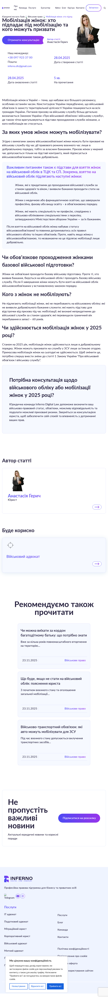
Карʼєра (71, 8)
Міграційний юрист (15, 929)
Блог (64, 8)
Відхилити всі (37, 986)
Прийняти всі (55, 986)
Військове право (35, 17)
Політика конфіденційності (73, 949)
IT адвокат (10, 914)
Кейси (57, 8)
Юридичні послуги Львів (13, 17)
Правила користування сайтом (75, 971)
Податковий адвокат (16, 921)
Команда (23, 8)
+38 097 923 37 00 (20, 57)
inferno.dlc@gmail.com (20, 66)
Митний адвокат (13, 951)
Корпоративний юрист (17, 936)
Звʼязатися (93, 8)
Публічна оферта (67, 963)
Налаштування (18, 986)
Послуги (32, 8)
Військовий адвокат (23, 557)
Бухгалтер (45, 8)
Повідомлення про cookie (72, 956)
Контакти (80, 8)
